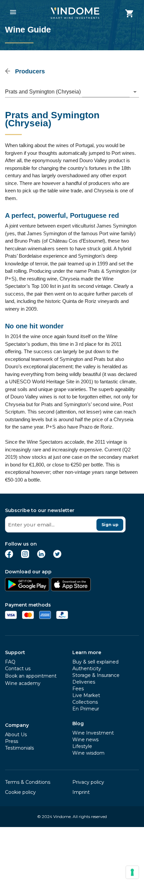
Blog (78, 723)
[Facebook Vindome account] (9, 556)
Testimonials (19, 748)
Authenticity (86, 669)
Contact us (17, 669)
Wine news (85, 740)
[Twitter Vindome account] (57, 556)
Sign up (110, 524)
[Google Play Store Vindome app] (27, 589)
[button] (72, 91)
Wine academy (23, 683)
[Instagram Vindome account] (25, 556)
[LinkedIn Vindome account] (41, 556)
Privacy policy (88, 782)
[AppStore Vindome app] (71, 589)
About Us (16, 735)
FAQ (10, 662)
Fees (78, 689)
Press (11, 741)
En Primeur (85, 709)
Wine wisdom (88, 753)
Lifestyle (82, 746)
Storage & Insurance (96, 675)
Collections (85, 702)
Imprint (81, 792)
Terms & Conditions (27, 782)
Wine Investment (93, 733)
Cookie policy (20, 792)
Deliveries (83, 682)
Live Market (86, 695)
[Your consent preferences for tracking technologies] (132, 872)
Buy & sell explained (95, 662)
